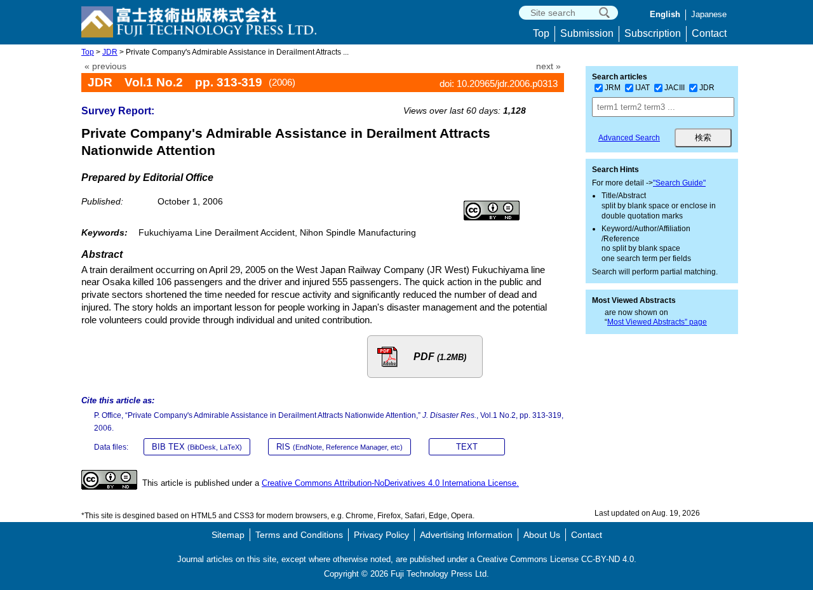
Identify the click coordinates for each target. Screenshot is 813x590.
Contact (709, 33)
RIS (339, 447)
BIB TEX (197, 447)
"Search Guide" (679, 182)
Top (541, 33)
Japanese (709, 14)
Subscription (652, 33)
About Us (541, 535)
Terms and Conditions (299, 535)
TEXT (467, 447)
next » (548, 66)
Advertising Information (466, 535)
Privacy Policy (381, 535)
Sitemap (228, 535)
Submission (587, 33)
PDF (439, 356)
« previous (105, 66)
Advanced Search (629, 137)
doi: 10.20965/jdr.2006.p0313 (499, 83)
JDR (110, 52)
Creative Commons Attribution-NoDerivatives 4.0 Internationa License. (390, 483)
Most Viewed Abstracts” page (657, 322)
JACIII (674, 87)
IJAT (642, 87)
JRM (613, 87)
